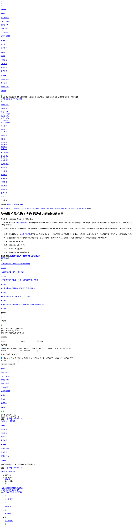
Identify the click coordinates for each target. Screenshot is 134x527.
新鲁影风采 (5, 87)
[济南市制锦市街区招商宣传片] (12, 488)
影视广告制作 (55, 208)
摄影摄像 (64, 208)
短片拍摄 (36, 208)
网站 (4, 358)
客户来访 (18, 358)
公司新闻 (4, 60)
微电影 (40, 348)
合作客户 (4, 44)
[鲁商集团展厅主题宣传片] (10, 490)
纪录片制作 (5, 29)
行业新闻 (4, 64)
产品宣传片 (24, 348)
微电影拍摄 (45, 208)
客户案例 (3, 40)
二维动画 (49, 348)
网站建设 (4, 421)
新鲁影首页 (3, 9)
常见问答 (4, 71)
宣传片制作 (5, 18)
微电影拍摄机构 (21, 223)
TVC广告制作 (5, 21)
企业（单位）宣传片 (10, 348)
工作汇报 (60, 358)
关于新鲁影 (3, 75)
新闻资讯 (3, 56)
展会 (10, 358)
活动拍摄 (67, 348)
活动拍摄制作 (5, 36)
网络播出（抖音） (39, 358)
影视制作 (72, 208)
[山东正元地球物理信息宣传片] (12, 492)
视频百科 (4, 67)
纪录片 (33, 348)
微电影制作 (5, 25)
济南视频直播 (5, 208)
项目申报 (51, 358)
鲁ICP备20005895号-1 (14, 419)
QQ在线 (7, 479)
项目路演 (69, 358)
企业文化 (4, 83)
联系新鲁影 (3, 91)
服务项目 (3, 13)
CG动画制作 (5, 32)
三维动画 (58, 348)
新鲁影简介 (5, 79)
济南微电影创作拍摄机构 (31, 256)
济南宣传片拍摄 (82, 208)
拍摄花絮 (3, 52)
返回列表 (4, 258)
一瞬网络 (12, 421)
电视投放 (27, 358)
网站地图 (18, 99)
